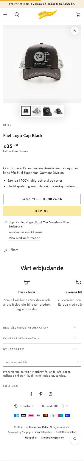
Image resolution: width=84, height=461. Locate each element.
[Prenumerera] (78, 362)
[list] (42, 297)
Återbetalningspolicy (52, 438)
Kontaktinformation (66, 432)
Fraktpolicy (31, 438)
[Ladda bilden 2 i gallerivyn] (36, 111)
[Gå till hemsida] (47, 14)
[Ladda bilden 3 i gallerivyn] (47, 111)
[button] (16, 14)
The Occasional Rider (36, 427)
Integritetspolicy (43, 432)
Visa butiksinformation (24, 238)
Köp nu (42, 211)
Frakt (5, 151)
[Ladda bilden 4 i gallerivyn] (58, 111)
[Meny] (5, 14)
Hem (6, 125)
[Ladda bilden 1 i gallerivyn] (26, 111)
